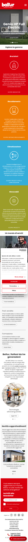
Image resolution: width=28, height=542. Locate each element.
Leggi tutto (14, 416)
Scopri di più (7, 347)
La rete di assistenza (10, 324)
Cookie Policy (14, 527)
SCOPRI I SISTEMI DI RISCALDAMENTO (14, 137)
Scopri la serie (14, 38)
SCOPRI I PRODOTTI (14, 227)
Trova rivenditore (9, 301)
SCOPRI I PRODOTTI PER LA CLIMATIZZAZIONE (14, 181)
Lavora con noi (14, 521)
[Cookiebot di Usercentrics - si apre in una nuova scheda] (20, 250)
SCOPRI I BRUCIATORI (14, 92)
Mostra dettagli (19, 277)
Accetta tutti (14, 281)
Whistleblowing (14, 528)
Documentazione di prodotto (14, 519)
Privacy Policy (14, 525)
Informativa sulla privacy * (13, 504)
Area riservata (14, 523)
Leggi (14, 471)
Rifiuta (14, 290)
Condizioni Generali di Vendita (14, 530)
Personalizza (13, 286)
